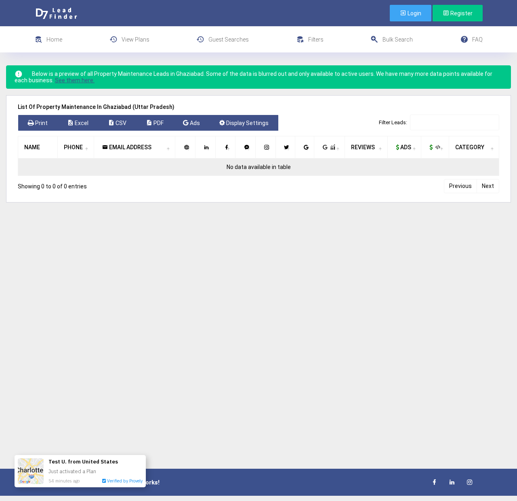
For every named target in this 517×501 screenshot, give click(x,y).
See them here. (75, 80)
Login (413, 13)
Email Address (129, 147)
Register (461, 13)
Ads (405, 147)
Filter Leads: (393, 122)
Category (469, 147)
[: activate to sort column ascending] (185, 147)
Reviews (363, 147)
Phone (73, 147)
